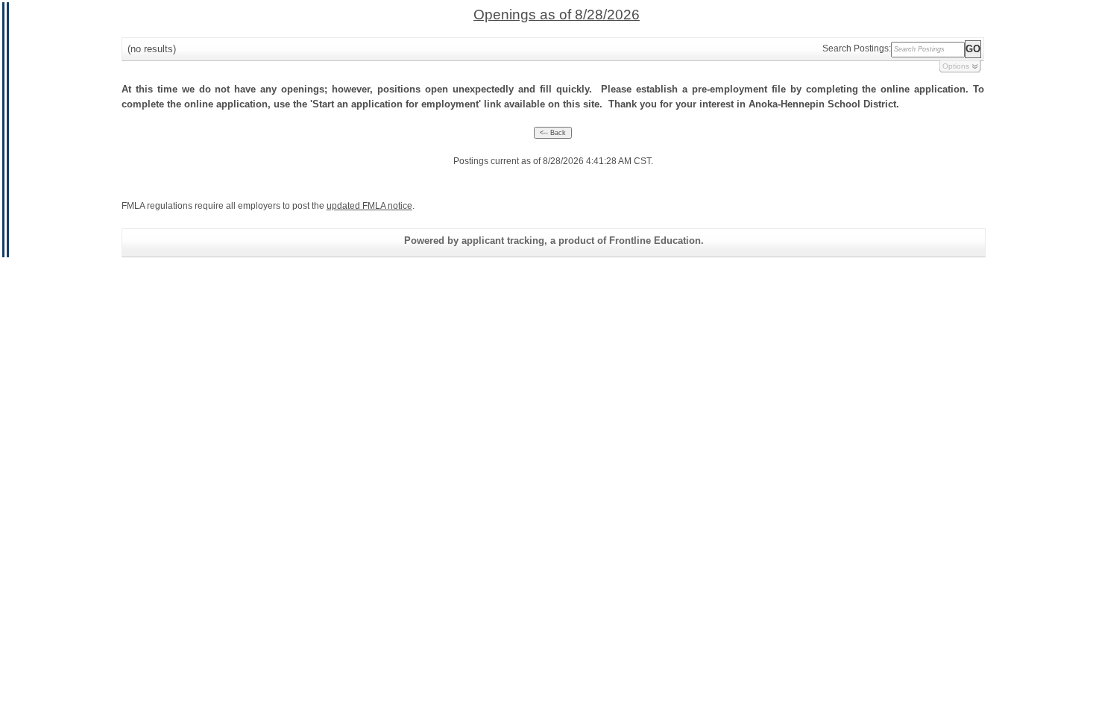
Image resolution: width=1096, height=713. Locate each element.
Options (955, 66)
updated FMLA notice (369, 206)
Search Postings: (856, 48)
